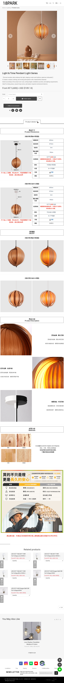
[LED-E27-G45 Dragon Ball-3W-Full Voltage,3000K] (37, 574)
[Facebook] (21, 663)
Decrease (3, 99)
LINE (16, 110)
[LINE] (31, 663)
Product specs (12, 94)
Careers (34, 668)
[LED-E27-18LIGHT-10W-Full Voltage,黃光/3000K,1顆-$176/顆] (4, 574)
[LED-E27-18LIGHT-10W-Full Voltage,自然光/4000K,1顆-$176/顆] (37, 556)
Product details (30, 122)
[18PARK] (10, 3)
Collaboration (45, 668)
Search (53, 3)
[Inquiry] (60, 665)
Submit (56, 673)
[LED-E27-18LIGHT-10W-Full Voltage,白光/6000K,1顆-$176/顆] (4, 556)
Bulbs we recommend (13, 106)
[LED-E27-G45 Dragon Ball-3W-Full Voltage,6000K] (4, 591)
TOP (62, 607)
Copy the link (20, 110)
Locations (7, 668)
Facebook (12, 110)
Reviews (56, 668)
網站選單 (60, 3)
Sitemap (48, 679)
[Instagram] (26, 663)
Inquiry (25, 668)
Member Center (51, 3)
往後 (60, 619)
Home (3, 7)
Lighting (9, 7)
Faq (17, 668)
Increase (13, 99)
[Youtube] (36, 663)
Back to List (33, 652)
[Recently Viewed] (60, 660)
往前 (54, 619)
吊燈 (52, 172)
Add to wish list (40, 99)
